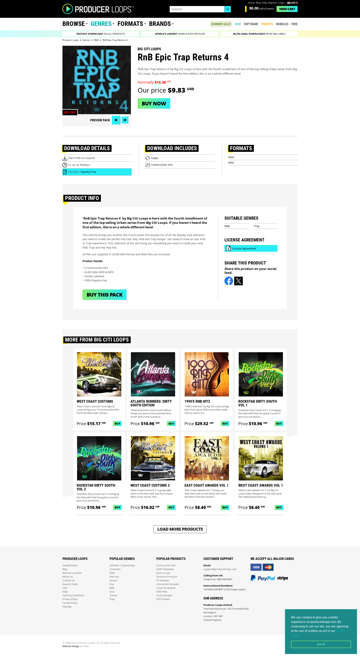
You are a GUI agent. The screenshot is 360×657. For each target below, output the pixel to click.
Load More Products (180, 529)
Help (264, 2)
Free (294, 24)
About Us (67, 576)
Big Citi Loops (149, 49)
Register (272, 2)
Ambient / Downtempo (122, 565)
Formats (130, 23)
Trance (113, 595)
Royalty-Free (88, 172)
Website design (70, 646)
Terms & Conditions (73, 595)
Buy (117, 423)
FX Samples (162, 580)
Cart (287, 9)
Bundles (282, 24)
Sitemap (67, 606)
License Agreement (244, 248)
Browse (73, 23)
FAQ (64, 588)
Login (281, 2)
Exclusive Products (166, 576)
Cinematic (115, 569)
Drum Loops (163, 573)
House (113, 580)
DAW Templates (165, 569)
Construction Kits (166, 565)
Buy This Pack (104, 294)
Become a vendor (72, 573)
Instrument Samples (167, 584)
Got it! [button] (321, 644)
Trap (257, 226)
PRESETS (267, 24)
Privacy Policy (70, 599)
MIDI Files (161, 591)
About (251, 2)
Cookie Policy (69, 603)
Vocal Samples (164, 595)
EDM (112, 573)
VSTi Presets (163, 599)
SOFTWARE (251, 24)
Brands (160, 23)
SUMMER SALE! (221, 24)
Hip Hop (114, 576)
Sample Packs (70, 565)
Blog (258, 2)
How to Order (70, 584)
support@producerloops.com (220, 569)
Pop (112, 584)
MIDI (231, 157)
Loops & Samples (166, 588)
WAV (231, 162)
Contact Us (68, 580)
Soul (112, 591)
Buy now (154, 103)
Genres (101, 23)
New (238, 24)
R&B (227, 226)
